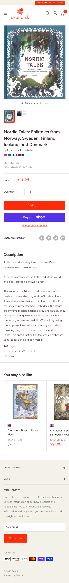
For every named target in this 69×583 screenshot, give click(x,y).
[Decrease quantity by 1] (20, 192)
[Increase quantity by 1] (40, 192)
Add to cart (35, 205)
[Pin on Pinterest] (48, 238)
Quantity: (9, 191)
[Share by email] (62, 238)
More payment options (34, 225)
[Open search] (48, 13)
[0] (62, 13)
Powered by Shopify (13, 575)
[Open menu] (5, 13)
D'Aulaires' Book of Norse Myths (23, 432)
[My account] (55, 13)
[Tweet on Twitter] (55, 238)
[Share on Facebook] (41, 238)
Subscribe (15, 538)
